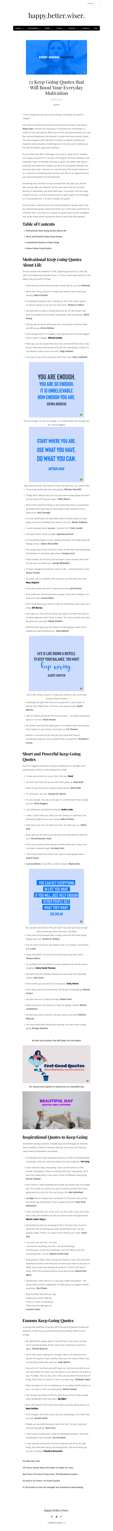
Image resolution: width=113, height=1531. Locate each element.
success (51, 528)
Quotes (56, 105)
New (96, 28)
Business (72, 28)
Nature (59, 28)
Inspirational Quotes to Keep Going (42, 242)
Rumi (70, 776)
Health (47, 28)
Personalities (33, 28)
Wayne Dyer (28, 128)
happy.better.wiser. (56, 15)
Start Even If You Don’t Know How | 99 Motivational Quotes (50, 1474)
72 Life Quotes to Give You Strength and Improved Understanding (53, 1487)
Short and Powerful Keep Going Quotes (44, 236)
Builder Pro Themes (55, 1523)
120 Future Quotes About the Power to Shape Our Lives (48, 1467)
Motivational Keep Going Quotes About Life (46, 230)
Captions (85, 28)
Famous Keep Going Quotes (39, 248)
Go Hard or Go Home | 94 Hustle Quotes (41, 1480)
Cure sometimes (33, 864)
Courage (30, 1198)
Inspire (18, 28)
